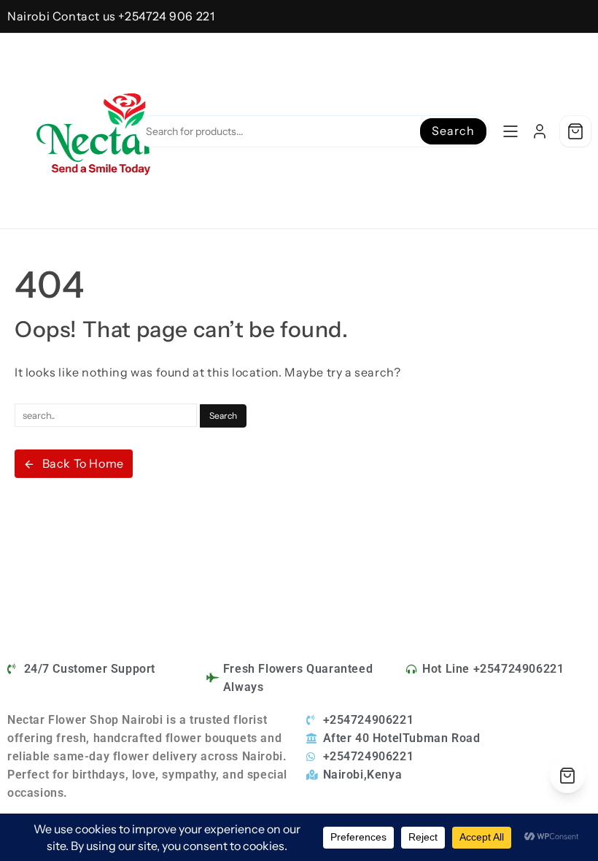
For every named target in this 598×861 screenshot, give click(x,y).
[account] (539, 131)
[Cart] (575, 131)
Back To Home (83, 463)
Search (453, 130)
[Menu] (510, 131)
